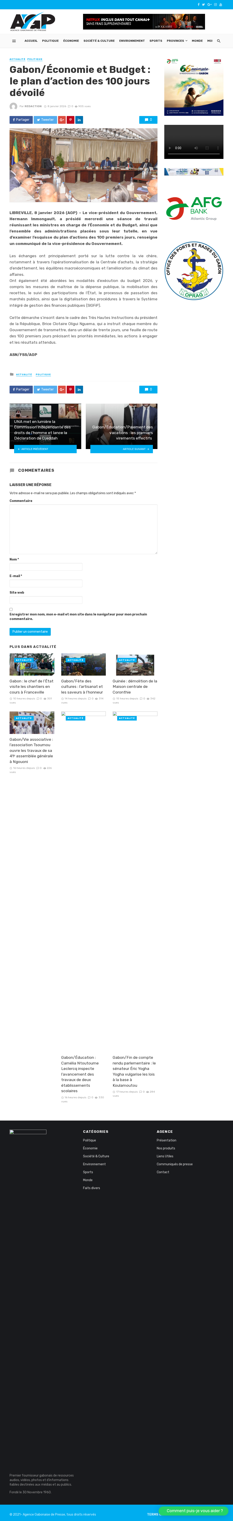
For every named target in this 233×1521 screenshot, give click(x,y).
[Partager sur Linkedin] (79, 120)
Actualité (17, 59)
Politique (50, 40)
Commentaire (21, 501)
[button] (193, 1511)
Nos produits (166, 1148)
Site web (17, 593)
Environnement (132, 40)
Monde (197, 40)
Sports (155, 40)
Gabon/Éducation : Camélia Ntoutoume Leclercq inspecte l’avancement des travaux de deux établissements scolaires (80, 1074)
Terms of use (159, 1514)
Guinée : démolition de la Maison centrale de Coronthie (135, 686)
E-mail (16, 576)
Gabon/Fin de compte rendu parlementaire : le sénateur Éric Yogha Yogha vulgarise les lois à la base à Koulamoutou (134, 1071)
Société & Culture (99, 40)
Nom (14, 559)
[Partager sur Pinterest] (70, 120)
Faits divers (91, 1188)
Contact (163, 1172)
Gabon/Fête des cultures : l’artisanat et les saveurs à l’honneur (82, 686)
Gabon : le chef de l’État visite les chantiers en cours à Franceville (31, 686)
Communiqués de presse (175, 1164)
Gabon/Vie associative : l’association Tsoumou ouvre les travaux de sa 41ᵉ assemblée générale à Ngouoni (31, 750)
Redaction (33, 106)
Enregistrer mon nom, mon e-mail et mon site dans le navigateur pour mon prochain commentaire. (78, 616)
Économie (71, 40)
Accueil (31, 40)
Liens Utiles (165, 1156)
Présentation (166, 1140)
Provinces (175, 40)
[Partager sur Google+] (62, 120)
